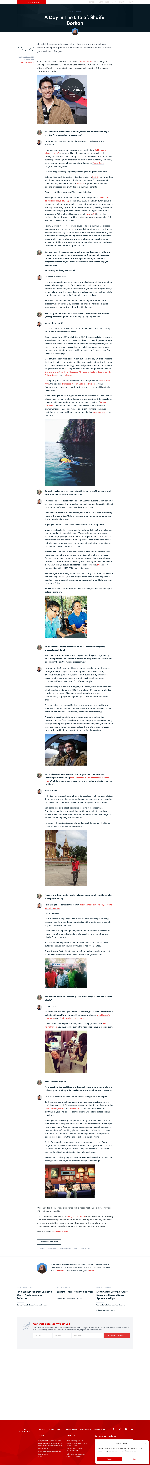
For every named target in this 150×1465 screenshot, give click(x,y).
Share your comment (27, 62)
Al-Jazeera (84, 371)
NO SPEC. (40, 1456)
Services (91, 2)
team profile (85, 1248)
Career (121, 2)
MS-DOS (81, 183)
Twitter (91, 1270)
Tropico (91, 383)
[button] (146, 1444)
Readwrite (102, 371)
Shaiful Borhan (86, 61)
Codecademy (51, 1108)
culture (42, 1248)
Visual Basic (98, 163)
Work (101, 2)
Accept (109, 1459)
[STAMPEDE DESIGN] (31, 2)
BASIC (95, 177)
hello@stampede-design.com (75, 1454)
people (76, 1248)
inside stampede (65, 1248)
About (114, 2)
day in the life (52, 1248)
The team (41, 1429)
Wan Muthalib (101, 1305)
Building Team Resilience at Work (75, 1291)
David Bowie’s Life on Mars (71, 1018)
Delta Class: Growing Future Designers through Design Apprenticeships (112, 1295)
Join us (51, 1429)
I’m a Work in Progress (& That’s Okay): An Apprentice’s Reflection (34, 1295)
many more (75, 1108)
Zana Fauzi (30, 46)
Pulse (67, 368)
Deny (135, 1459)
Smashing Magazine (68, 371)
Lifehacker (68, 375)
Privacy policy (85, 1429)
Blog (107, 2)
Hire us (59, 1429)
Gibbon (61, 1108)
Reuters (93, 371)
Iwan (99, 564)
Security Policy (99, 1429)
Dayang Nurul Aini (23, 1305)
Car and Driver (51, 371)
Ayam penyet (99, 412)
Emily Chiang (100, 1310)
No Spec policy (71, 1429)
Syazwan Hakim (60, 1231)
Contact (130, 2)
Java (88, 213)
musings (60, 1270)
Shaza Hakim (61, 1298)
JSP (93, 213)
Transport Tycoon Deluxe (73, 383)
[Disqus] (75, 1386)
